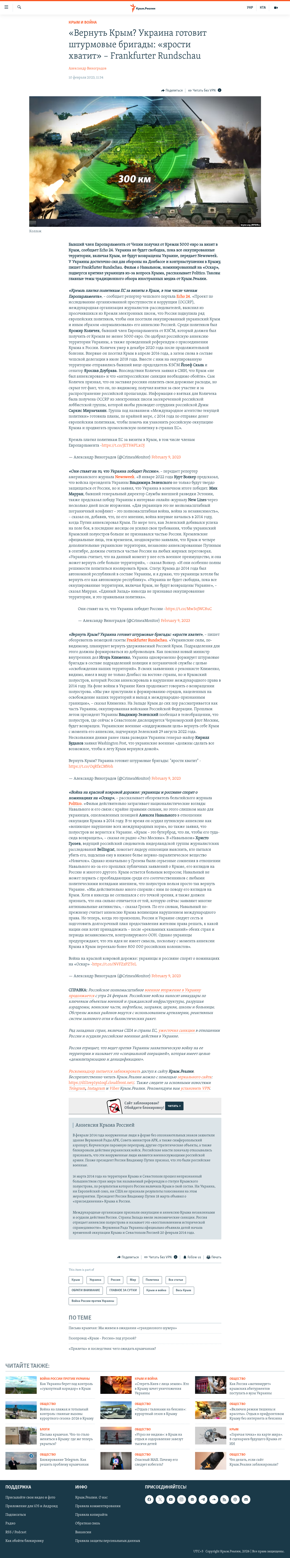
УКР (250, 8)
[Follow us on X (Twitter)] (160, 1499)
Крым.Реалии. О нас (91, 1497)
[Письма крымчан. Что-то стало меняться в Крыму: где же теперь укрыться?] (21, 1435)
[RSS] (224, 1499)
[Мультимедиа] (276, 8)
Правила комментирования (98, 1506)
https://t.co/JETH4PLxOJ (123, 446)
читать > (174, 1106)
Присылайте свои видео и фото (30, 1497)
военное (153, 990)
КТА (263, 8)
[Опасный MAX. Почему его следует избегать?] (116, 1461)
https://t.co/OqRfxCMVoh (91, 767)
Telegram (77, 1089)
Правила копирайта (91, 1515)
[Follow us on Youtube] (171, 1499)
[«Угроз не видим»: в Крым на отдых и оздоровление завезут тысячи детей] (116, 1435)
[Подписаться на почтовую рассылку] (246, 1499)
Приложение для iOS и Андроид (31, 1506)
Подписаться (15, 1515)
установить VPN (195, 1089)
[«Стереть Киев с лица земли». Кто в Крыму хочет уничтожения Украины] (116, 1385)
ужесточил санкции (177, 1031)
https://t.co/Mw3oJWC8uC (189, 609)
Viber (114, 1089)
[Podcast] (235, 1499)
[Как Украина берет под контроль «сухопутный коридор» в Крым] (21, 1385)
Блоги (45, 1429)
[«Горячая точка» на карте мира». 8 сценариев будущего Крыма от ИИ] (210, 1435)
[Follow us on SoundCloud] (213, 1499)
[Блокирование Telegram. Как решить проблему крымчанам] (21, 1461)
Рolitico (75, 804)
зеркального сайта (194, 1077)
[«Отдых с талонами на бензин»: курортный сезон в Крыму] (116, 1410)
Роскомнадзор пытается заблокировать (104, 1072)
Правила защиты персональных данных (107, 1541)
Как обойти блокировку (24, 1541)
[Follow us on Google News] (192, 1499)
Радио (10, 1523)
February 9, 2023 (166, 457)
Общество (237, 1379)
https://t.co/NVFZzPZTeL (114, 964)
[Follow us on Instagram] (181, 1499)
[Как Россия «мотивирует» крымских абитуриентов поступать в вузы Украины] (210, 1385)
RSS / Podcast (15, 1532)
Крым (234, 1429)
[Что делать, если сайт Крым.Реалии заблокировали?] (210, 1461)
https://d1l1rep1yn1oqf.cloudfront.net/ (101, 1083)
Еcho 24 (183, 297)
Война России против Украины (65, 1379)
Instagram (96, 1089)
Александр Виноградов (87, 68)
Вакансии (83, 1532)
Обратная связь (87, 1523)
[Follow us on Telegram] (203, 1499)
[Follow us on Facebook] (149, 1499)
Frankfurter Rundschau (147, 640)
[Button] (172, 91)
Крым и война (83, 23)
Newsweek (124, 477)
